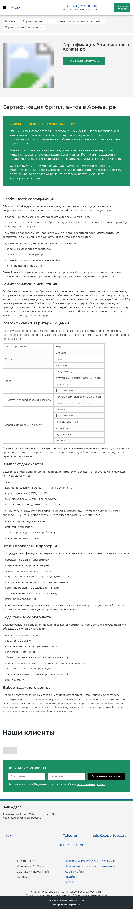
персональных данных (91, 784)
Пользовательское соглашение (89, 866)
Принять (74, 904)
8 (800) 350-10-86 (82, 6)
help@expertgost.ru (109, 835)
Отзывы (70, 882)
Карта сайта (74, 871)
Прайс (69, 877)
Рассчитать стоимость (83, 60)
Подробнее (60, 904)
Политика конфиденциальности (90, 861)
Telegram (71, 835)
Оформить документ (106, 776)
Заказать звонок (122, 7)
